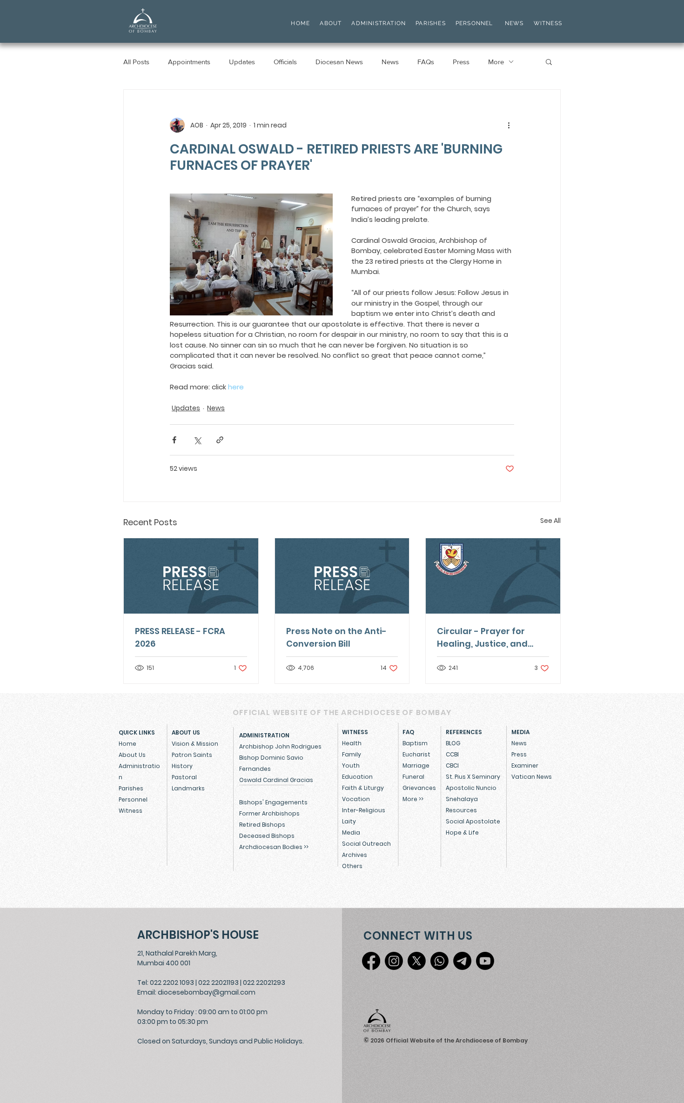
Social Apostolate (473, 821)
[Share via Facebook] (174, 439)
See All (550, 520)
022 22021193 (218, 982)
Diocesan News (339, 62)
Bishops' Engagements (273, 802)
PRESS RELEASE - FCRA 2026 (180, 637)
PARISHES (431, 23)
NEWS (514, 23)
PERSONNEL (474, 23)
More (496, 62)
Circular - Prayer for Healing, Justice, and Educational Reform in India (485, 637)
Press (461, 62)
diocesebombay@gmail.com (206, 992)
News (390, 62)
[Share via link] (219, 439)
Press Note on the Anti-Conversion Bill (336, 637)
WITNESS (546, 23)
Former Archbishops (269, 813)
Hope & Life (462, 832)
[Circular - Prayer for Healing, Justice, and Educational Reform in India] (493, 576)
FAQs (425, 62)
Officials (285, 62)
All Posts (136, 62)
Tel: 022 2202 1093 (165, 982)
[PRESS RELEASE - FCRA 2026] (191, 576)
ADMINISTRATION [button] (378, 23)
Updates (242, 62)
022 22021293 (264, 982)
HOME (300, 23)
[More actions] (508, 125)
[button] (548, 61)
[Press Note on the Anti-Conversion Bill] (342, 576)
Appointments (189, 62)
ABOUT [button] (330, 23)
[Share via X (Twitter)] (197, 439)
